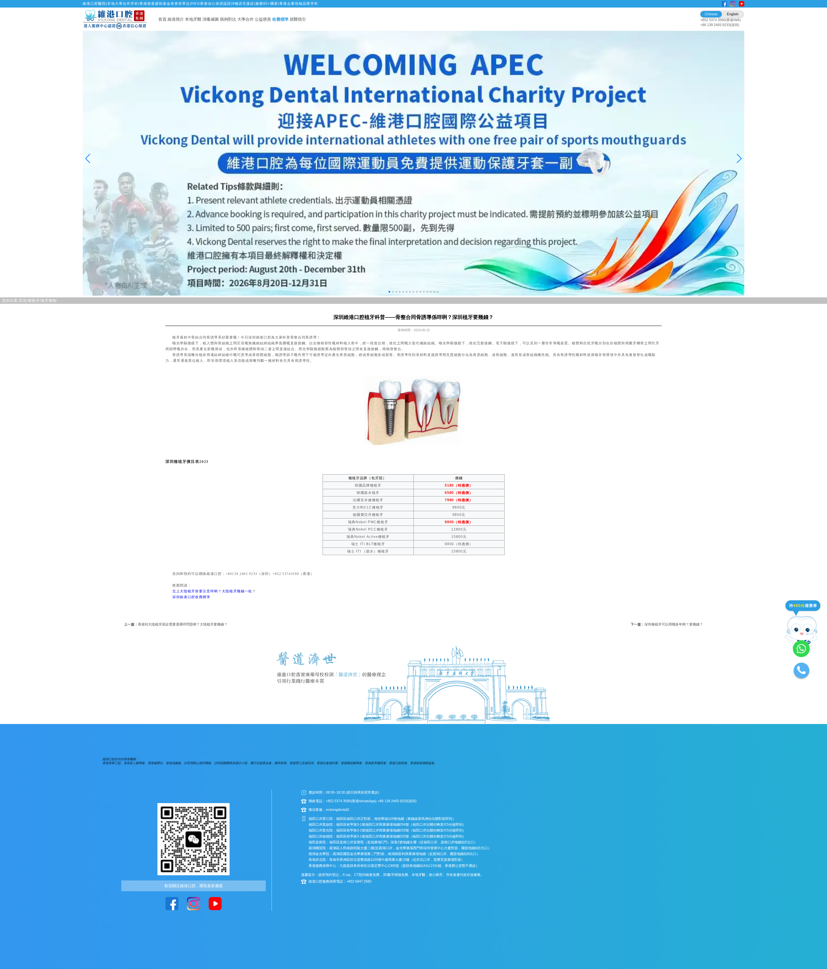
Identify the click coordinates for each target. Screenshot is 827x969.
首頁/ (23, 300)
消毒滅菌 (210, 19)
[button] (389, 292)
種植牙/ (34, 300)
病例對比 (228, 19)
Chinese (711, 14)
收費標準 (280, 19)
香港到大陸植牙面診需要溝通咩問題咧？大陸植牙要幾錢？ (182, 624)
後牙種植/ (49, 300)
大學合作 (245, 19)
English (732, 14)
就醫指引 (298, 19)
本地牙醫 (193, 19)
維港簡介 (176, 19)
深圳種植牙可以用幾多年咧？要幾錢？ (673, 624)
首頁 (162, 19)
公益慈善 (263, 19)
